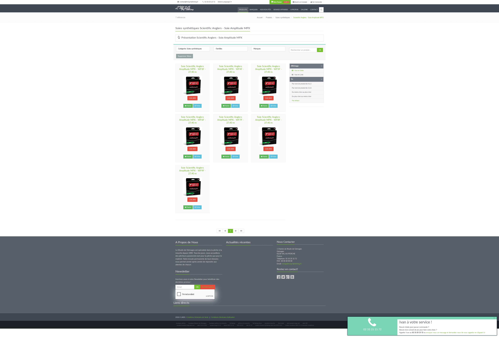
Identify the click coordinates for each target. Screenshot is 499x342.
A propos (294, 10)
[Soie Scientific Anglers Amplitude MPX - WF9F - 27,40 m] (192, 187)
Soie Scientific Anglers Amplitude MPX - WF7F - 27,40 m (230, 120)
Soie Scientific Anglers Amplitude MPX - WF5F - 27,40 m (268, 69)
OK (320, 50)
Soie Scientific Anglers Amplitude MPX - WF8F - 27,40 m (268, 120)
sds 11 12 (249, 325)
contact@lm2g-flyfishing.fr (188, 2)
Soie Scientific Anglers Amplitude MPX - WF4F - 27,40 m (230, 69)
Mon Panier (281, 2)
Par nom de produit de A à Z (301, 84)
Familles (219, 49)
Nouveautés (265, 10)
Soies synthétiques (282, 17)
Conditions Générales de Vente (197, 317)
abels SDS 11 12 (229, 325)
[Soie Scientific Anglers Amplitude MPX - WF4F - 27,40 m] (230, 85)
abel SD (305, 323)
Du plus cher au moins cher (301, 96)
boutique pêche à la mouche (218, 323)
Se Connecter (317, 2)
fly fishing (232, 323)
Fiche (198, 106)
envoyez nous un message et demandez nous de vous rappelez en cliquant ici (455, 332)
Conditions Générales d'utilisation (223, 317)
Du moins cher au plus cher (301, 92)
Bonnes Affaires (281, 10)
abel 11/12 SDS (202, 325)
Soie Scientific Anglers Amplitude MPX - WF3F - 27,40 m (192, 69)
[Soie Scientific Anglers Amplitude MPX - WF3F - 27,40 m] (192, 85)
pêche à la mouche (244, 323)
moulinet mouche (270, 323)
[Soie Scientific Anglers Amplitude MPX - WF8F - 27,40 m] (268, 136)
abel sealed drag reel (293, 323)
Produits (243, 10)
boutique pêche (181, 323)
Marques (254, 10)
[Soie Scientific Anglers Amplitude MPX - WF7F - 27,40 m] (230, 136)
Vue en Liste (298, 75)
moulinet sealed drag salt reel (185, 325)
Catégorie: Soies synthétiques (190, 49)
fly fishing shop (257, 323)
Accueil (259, 17)
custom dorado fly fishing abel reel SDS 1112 (268, 325)
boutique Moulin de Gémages (197, 323)
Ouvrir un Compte (300, 2)
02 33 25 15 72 (209, 2)
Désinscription (208, 287)
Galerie (304, 10)
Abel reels (281, 323)
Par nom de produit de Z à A (301, 88)
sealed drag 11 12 (215, 325)
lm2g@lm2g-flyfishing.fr (291, 264)
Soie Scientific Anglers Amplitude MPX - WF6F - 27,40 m (192, 120)
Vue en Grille (299, 70)
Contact (314, 10)
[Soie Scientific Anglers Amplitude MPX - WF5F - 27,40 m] (268, 85)
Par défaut (295, 101)
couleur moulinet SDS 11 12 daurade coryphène (299, 325)
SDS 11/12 (240, 325)
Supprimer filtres (184, 56)
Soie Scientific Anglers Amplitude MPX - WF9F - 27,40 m (192, 171)
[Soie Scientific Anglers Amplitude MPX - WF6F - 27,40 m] (192, 136)
